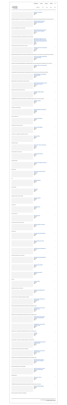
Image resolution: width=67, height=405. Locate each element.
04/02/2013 (35, 326)
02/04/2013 (35, 163)
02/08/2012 (35, 370)
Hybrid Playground (37, 206)
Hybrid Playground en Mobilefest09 (40, 248)
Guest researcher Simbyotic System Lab (40, 162)
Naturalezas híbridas (37, 197)
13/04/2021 (35, 76)
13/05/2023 (35, 58)
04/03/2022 (35, 66)
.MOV (51, 7)
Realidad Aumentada (37, 180)
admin (34, 14)
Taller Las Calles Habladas (38, 127)
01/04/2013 (35, 181)
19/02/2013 (35, 258)
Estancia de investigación (38, 12)
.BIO (55, 7)
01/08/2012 (35, 378)
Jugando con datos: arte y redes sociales (40, 65)
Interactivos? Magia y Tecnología (39, 224)
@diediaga (51, 3)
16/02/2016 (35, 128)
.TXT (43, 7)
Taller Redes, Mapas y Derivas (39, 91)
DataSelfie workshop (37, 100)
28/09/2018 (35, 101)
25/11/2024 (35, 23)
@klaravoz (46, 3)
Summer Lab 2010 (37, 281)
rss (55, 3)
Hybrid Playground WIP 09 (38, 264)
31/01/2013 (35, 361)
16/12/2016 (35, 119)
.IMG (46, 7)
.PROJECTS (37, 7)
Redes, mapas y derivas (37, 377)
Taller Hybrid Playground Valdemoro (40, 257)
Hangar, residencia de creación (39, 240)
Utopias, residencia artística (38, 153)
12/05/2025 (35, 13)
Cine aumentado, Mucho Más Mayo (39, 233)
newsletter (41, 3)
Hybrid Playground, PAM (38, 272)
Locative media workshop (38, 118)
